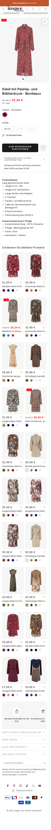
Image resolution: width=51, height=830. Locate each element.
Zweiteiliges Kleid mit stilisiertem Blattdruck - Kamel (36, 601)
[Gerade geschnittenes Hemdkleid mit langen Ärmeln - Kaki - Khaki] (31, 470)
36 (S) (8, 130)
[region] (24, 50)
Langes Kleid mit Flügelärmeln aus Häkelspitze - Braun (13, 601)
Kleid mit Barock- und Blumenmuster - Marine (36, 421)
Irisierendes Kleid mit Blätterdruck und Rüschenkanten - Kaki (36, 331)
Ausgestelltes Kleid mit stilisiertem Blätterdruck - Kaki (13, 511)
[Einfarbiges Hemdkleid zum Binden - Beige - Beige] (36, 380)
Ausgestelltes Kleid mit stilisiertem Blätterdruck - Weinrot (36, 511)
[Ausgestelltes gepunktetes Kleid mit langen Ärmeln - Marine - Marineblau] (8, 650)
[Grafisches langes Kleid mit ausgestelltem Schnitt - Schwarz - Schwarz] (8, 380)
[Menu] (3, 8)
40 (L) (33, 130)
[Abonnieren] (45, 763)
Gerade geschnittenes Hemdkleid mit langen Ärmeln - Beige (36, 466)
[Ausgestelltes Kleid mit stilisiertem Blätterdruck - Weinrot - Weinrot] (13, 515)
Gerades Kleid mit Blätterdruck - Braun (36, 646)
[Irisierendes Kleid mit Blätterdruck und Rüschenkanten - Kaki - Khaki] (31, 290)
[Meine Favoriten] (39, 8)
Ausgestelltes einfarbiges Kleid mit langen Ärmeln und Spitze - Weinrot (13, 691)
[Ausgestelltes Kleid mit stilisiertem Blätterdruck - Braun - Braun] (8, 515)
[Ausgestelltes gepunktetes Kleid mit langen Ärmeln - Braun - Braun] (13, 650)
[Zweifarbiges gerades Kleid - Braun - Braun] (36, 695)
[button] (27, 8)
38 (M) (21, 130)
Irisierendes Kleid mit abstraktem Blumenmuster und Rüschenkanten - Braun (13, 466)
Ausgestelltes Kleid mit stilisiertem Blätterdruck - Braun (13, 556)
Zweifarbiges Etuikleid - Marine (36, 691)
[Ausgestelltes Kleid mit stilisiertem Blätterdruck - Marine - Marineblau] (36, 515)
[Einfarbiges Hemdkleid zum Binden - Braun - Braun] (36, 560)
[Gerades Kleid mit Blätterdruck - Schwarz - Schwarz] (13, 290)
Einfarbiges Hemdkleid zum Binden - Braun (36, 376)
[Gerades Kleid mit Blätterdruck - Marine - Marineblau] (8, 290)
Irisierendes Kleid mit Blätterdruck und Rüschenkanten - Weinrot (36, 286)
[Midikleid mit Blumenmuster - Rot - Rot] (13, 335)
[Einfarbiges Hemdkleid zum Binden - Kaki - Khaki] (31, 380)
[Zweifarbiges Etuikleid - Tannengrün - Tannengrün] (31, 695)
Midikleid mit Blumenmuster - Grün (13, 331)
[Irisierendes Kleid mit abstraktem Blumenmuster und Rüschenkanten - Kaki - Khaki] (8, 470)
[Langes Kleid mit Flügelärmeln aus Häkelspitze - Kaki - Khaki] (8, 605)
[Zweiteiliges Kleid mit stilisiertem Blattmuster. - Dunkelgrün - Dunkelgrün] (31, 605)
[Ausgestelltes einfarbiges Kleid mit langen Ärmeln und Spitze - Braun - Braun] (13, 695)
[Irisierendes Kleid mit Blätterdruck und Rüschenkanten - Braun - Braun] (36, 290)
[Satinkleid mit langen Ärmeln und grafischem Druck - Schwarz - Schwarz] (8, 425)
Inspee (17, 811)
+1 (17, 290)
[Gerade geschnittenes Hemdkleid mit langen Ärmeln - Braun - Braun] (36, 470)
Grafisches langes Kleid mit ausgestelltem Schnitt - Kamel (13, 376)
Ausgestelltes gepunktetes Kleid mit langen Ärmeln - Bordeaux (13, 646)
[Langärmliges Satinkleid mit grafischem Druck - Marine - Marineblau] (13, 425)
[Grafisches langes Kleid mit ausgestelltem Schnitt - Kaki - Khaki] (13, 380)
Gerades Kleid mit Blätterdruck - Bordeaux (13, 286)
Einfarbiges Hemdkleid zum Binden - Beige (36, 556)
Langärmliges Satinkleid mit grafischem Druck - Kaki (13, 421)
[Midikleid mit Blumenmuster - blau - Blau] (8, 335)
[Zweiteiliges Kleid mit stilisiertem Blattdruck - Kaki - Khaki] (36, 605)
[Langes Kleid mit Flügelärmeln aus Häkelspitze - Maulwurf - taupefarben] (13, 605)
